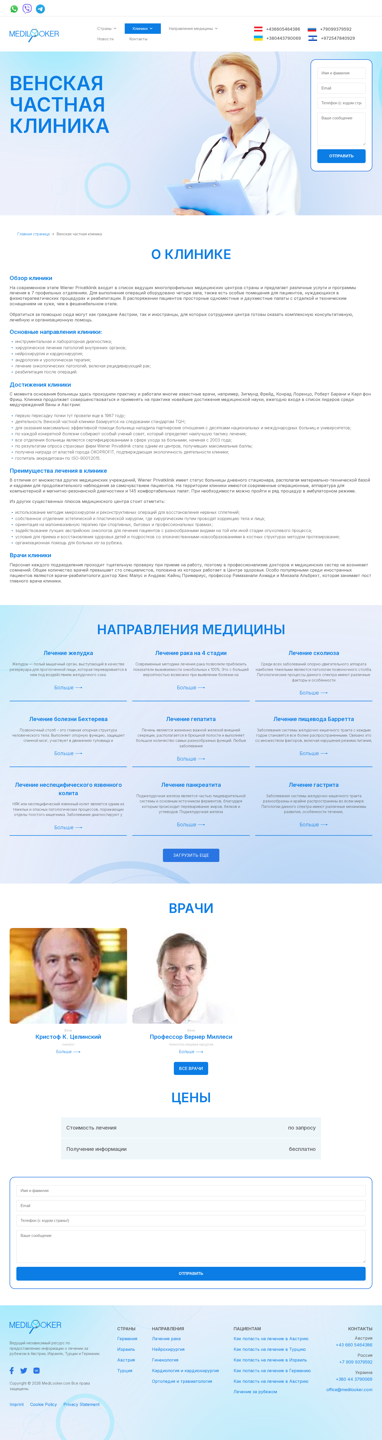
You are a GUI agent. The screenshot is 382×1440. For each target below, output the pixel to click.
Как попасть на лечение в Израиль (270, 1360)
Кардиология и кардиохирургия (185, 1370)
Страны (104, 28)
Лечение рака (166, 1338)
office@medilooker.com (349, 1389)
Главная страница (33, 234)
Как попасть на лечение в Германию (272, 1370)
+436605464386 (283, 29)
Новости (105, 38)
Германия (127, 1338)
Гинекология (165, 1360)
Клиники (140, 28)
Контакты (138, 38)
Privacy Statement (81, 1404)
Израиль (126, 1349)
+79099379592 (335, 29)
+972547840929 (338, 38)
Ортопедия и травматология (182, 1381)
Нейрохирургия (168, 1349)
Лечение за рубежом (255, 1391)
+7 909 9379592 (355, 1362)
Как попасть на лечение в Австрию (271, 1338)
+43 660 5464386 (354, 1345)
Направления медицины (191, 28)
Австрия (126, 1360)
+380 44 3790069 (354, 1379)
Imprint (17, 1404)
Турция (124, 1370)
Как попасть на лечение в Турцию (270, 1349)
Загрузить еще (191, 855)
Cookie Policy (43, 1404)
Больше (64, 687)
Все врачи (191, 1068)
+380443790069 (283, 38)
